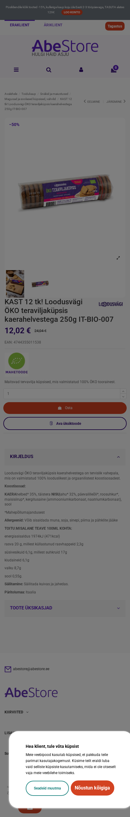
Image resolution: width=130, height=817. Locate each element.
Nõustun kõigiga (92, 788)
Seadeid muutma (47, 788)
